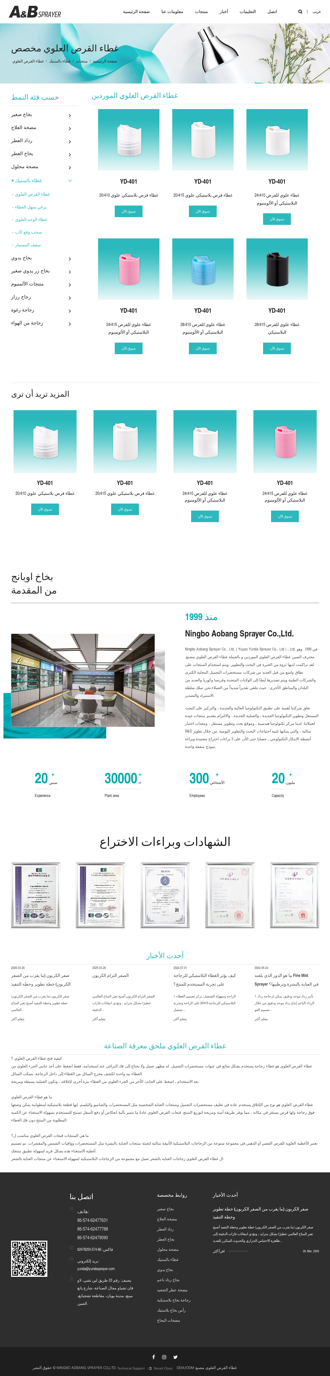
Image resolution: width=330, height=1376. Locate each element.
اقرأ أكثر (219, 1251)
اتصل (272, 11)
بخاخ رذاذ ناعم (168, 1280)
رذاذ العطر (21, 140)
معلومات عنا (172, 11)
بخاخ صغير (21, 114)
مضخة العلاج (23, 127)
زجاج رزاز (21, 296)
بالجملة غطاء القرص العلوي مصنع (213, 657)
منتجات (201, 11)
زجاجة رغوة (22, 309)
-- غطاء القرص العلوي (31, 194)
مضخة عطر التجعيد (172, 1290)
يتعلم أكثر (17, 1019)
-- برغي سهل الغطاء (29, 206)
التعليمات (248, 11)
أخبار (224, 11)
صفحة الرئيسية (136, 11)
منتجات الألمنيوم (27, 283)
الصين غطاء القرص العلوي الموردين (272, 657)
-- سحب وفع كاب (27, 232)
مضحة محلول (24, 166)
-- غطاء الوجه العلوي (29, 219)
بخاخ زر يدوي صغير (30, 270)
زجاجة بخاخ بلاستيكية (174, 1300)
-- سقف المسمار (26, 244)
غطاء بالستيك (60, 61)
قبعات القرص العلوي (164, 1112)
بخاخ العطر (22, 153)
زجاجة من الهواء (27, 322)
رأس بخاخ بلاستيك (171, 1310)
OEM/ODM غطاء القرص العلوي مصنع (207, 1368)
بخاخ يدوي (21, 257)
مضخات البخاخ (168, 1320)
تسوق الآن (129, 211)
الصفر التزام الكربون (110, 975)
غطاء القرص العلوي (29, 1058)
